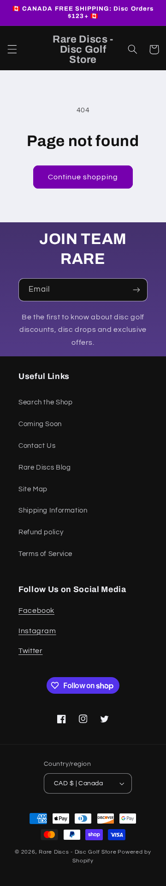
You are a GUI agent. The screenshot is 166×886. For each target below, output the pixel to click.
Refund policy (40, 532)
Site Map (32, 489)
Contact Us (36, 445)
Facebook (36, 610)
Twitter (30, 650)
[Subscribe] (136, 289)
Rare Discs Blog (44, 467)
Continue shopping (83, 177)
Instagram (37, 631)
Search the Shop (45, 402)
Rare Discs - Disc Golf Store (78, 852)
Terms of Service (45, 553)
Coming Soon (40, 424)
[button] (12, 49)
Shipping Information (53, 510)
